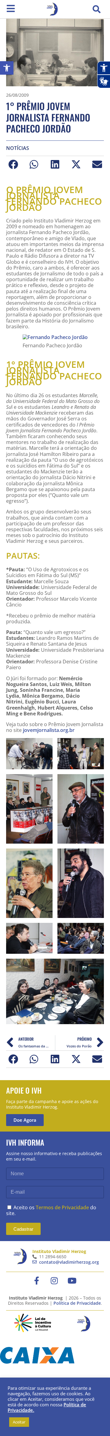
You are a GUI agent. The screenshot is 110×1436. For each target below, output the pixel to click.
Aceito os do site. (51, 1210)
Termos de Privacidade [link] (62, 1207)
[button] (96, 9)
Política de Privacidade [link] (77, 1303)
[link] (6, 68)
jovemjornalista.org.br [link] (48, 730)
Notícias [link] (17, 148)
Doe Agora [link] (24, 1120)
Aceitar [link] (19, 1422)
